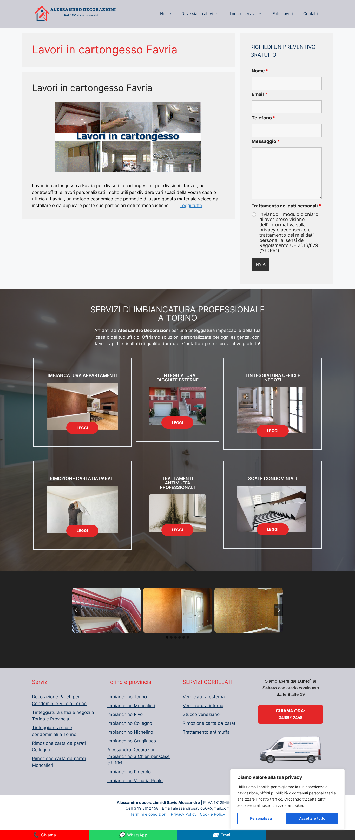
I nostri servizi (243, 13)
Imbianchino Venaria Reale (135, 780)
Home (165, 13)
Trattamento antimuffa (206, 732)
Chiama (44, 835)
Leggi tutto (191, 205)
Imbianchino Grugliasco (131, 740)
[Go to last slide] (76, 610)
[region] (287, 799)
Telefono (263, 117)
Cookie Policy (212, 814)
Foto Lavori (283, 13)
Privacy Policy (183, 814)
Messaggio (266, 141)
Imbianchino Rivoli (126, 714)
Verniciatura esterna (204, 696)
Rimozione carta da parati (209, 723)
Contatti (310, 13)
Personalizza (261, 818)
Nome (260, 70)
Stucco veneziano (201, 714)
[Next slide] (278, 610)
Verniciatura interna (203, 705)
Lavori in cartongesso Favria (92, 87)
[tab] (167, 637)
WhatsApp (133, 835)
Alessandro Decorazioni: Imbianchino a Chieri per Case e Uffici (138, 756)
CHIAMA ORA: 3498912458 (290, 714)
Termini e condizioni (148, 814)
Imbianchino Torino (127, 696)
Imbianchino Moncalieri (131, 705)
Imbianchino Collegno (129, 723)
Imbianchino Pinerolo (129, 771)
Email (259, 94)
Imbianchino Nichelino (130, 732)
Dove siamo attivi (197, 13)
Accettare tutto (312, 818)
